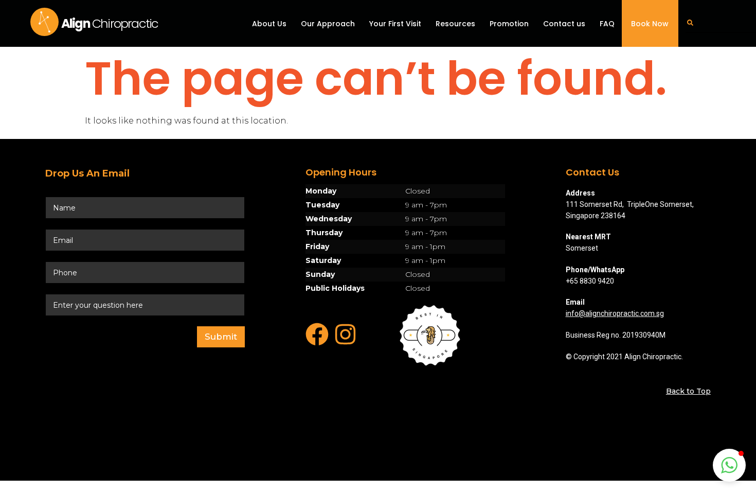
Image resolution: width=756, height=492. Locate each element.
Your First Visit (395, 24)
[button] (729, 465)
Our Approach (328, 24)
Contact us (564, 24)
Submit (221, 336)
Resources (455, 24)
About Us (269, 24)
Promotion (509, 24)
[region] (405, 239)
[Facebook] (317, 334)
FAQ (607, 24)
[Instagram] (345, 334)
